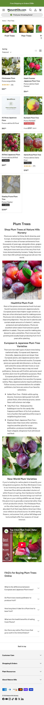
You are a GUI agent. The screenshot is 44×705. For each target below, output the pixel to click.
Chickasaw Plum (8, 78)
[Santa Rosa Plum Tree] (33, 142)
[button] (40, 10)
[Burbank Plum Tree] (33, 105)
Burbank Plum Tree (31, 118)
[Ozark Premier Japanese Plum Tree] (33, 66)
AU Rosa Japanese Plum (9, 118)
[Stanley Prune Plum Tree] (11, 184)
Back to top (22, 646)
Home (4, 20)
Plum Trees (11, 20)
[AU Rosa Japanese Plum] (11, 105)
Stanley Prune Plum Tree (9, 197)
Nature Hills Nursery (12, 695)
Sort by (4, 49)
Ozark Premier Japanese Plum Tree (32, 79)
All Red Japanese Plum (11, 154)
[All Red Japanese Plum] (11, 142)
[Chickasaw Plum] (11, 66)
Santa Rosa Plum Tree (32, 155)
